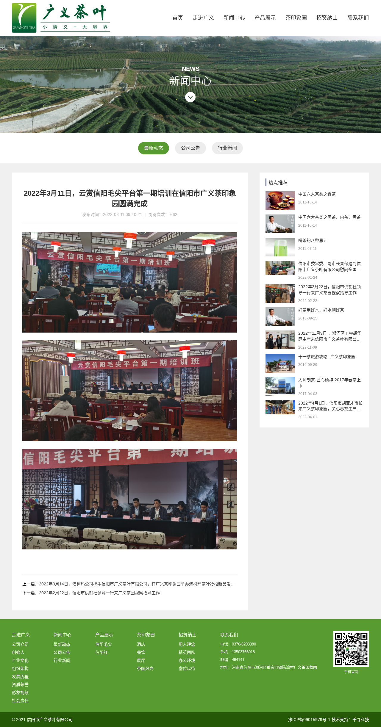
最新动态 (153, 148)
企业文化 (20, 660)
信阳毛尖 (103, 644)
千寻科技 (360, 719)
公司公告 (190, 148)
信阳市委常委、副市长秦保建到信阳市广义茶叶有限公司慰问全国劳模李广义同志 (329, 266)
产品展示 (265, 18)
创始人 (18, 652)
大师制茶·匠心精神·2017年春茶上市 (329, 382)
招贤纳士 (327, 18)
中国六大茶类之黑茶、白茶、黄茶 (329, 217)
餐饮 (141, 652)
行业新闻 (227, 148)
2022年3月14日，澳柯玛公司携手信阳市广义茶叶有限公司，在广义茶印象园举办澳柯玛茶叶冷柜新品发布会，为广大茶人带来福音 (160, 584)
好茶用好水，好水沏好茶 (321, 310)
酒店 (141, 644)
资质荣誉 (20, 684)
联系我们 (358, 18)
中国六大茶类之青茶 (317, 194)
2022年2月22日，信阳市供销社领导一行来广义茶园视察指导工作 (99, 592)
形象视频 (20, 692)
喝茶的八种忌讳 (312, 240)
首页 (177, 18)
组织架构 (20, 668)
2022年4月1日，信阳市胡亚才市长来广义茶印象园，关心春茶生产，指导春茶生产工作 (330, 406)
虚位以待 (187, 668)
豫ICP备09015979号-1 (309, 719)
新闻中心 (234, 18)
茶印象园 (296, 18)
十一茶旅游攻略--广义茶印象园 (326, 356)
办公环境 (187, 660)
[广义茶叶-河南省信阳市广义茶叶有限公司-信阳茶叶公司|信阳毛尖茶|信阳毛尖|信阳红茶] (61, 18)
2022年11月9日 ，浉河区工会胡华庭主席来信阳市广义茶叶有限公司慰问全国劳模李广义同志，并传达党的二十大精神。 (329, 336)
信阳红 (101, 652)
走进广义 (203, 18)
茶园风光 (145, 668)
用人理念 (187, 644)
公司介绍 (20, 644)
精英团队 (187, 652)
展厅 (141, 660)
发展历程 (20, 676)
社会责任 (20, 700)
